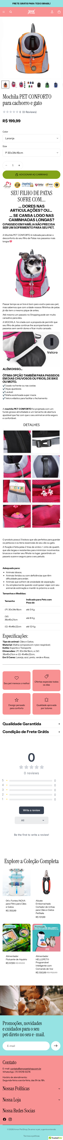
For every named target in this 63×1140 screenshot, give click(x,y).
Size (5, 146)
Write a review (31, 810)
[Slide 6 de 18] (47, 84)
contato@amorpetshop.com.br (25, 1068)
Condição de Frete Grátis (26, 731)
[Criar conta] (55, 1045)
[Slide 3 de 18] (22, 84)
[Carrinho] (59, 11)
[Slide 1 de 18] (5, 84)
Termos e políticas (31, 1136)
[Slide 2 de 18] (13, 84)
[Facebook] (4, 1119)
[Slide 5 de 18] (38, 84)
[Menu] (3, 12)
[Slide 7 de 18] (55, 84)
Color (5, 131)
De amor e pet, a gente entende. (42, 1129)
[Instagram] (10, 1119)
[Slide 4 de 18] (30, 84)
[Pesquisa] (10, 11)
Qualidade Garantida (22, 724)
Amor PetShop (20, 1129)
